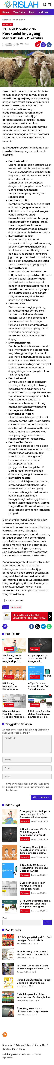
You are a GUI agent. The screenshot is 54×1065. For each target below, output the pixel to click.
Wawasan (7, 24)
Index (22, 1049)
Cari (4, 918)
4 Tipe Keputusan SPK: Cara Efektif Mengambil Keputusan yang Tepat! (37, 658)
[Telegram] (43, 626)
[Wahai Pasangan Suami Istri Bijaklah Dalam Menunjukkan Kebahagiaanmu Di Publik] (8, 954)
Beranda (7, 1045)
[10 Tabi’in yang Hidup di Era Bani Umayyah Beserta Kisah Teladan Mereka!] (8, 940)
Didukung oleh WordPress (16, 1054)
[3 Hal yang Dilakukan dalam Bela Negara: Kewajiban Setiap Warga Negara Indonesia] (40, 701)
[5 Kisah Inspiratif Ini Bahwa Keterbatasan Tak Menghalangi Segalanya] (8, 997)
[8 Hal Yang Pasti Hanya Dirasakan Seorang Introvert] (8, 1011)
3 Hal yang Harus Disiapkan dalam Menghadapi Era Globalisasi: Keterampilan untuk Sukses (13, 658)
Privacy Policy (23, 1045)
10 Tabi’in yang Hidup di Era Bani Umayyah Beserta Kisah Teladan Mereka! (34, 939)
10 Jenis (17, 607)
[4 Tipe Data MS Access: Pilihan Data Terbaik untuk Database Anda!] (40, 673)
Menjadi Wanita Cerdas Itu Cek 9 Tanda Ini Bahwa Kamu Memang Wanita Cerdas (34, 981)
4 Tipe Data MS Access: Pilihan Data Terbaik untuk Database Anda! (39, 686)
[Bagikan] (49, 44)
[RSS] (4, 1034)
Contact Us (8, 1049)
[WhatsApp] (49, 626)
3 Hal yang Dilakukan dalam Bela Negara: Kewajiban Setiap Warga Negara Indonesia (39, 714)
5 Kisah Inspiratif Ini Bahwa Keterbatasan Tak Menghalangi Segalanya (34, 996)
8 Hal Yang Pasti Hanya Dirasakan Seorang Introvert (32, 1010)
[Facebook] (31, 626)
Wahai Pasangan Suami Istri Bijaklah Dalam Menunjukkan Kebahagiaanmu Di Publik (32, 953)
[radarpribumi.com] (21, 4)
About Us (40, 1045)
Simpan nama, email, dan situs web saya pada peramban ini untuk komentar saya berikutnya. (27, 787)
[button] (44, 4)
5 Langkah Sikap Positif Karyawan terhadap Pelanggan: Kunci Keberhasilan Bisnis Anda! (14, 714)
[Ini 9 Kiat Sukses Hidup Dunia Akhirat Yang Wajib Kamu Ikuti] (8, 969)
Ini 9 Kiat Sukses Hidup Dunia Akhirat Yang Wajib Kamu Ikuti (33, 967)
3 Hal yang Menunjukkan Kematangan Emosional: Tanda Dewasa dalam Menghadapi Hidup (12, 686)
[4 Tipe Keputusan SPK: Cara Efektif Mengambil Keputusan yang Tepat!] (40, 645)
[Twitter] (37, 626)
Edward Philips (8, 44)
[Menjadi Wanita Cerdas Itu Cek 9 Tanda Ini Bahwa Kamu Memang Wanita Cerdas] (8, 983)
